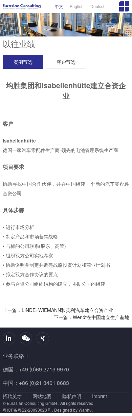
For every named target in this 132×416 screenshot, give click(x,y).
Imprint (99, 396)
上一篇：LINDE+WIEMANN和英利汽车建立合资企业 (58, 310)
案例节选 (23, 61)
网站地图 (41, 396)
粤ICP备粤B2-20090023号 (27, 410)
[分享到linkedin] (9, 338)
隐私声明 (71, 396)
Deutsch (98, 6)
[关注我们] (26, 338)
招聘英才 (12, 396)
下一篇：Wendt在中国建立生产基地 (91, 317)
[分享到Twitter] (43, 338)
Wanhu (85, 410)
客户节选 (66, 61)
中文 (59, 6)
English (77, 6)
